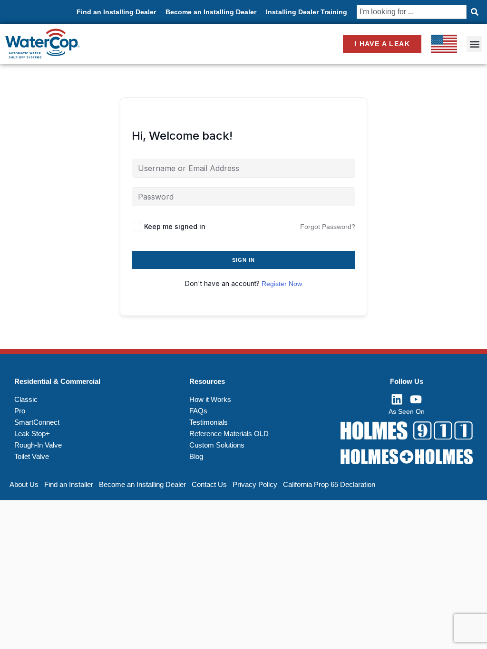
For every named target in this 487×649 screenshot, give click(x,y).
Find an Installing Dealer (116, 12)
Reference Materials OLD (229, 433)
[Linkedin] (397, 399)
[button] (474, 44)
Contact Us (209, 484)
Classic (26, 399)
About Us (24, 484)
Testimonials (208, 422)
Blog (196, 456)
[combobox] (412, 12)
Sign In (243, 260)
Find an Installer (68, 484)
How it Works (210, 399)
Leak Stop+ (32, 433)
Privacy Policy (255, 484)
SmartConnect (36, 422)
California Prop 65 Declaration (329, 484)
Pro (19, 411)
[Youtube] (416, 399)
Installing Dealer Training (306, 12)
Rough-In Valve (38, 445)
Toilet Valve (31, 456)
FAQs (198, 411)
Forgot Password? (327, 226)
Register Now (282, 283)
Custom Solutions (216, 445)
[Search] (474, 12)
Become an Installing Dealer (211, 12)
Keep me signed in (174, 226)
